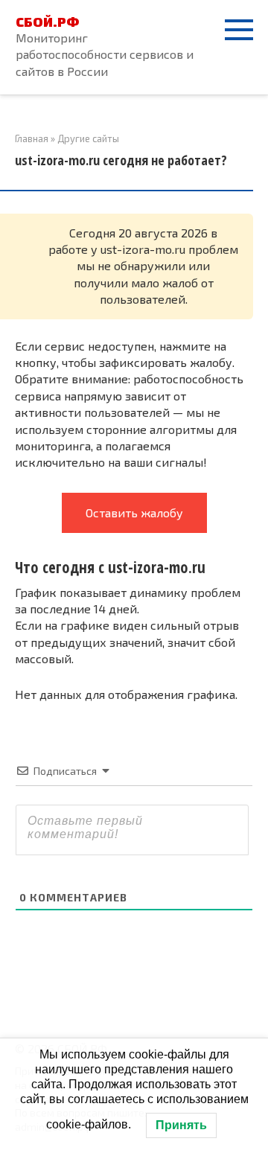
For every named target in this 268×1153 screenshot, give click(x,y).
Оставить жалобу (134, 512)
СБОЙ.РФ (47, 21)
